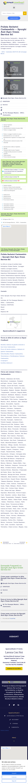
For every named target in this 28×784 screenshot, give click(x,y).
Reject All (14, 781)
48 (19, 52)
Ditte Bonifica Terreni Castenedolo (12, 354)
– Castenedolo (8, 52)
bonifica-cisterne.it (6, 363)
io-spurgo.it (4, 360)
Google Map (12, 618)
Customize (14, 777)
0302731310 (15, 52)
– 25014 (3, 52)
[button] (14, 7)
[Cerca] (25, 13)
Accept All (14, 773)
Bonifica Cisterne (5, 730)
